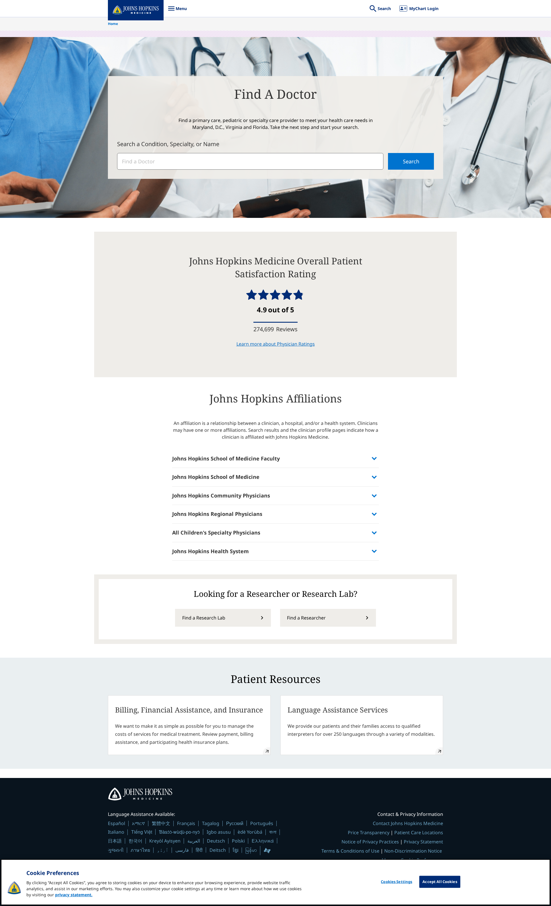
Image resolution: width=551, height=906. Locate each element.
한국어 (135, 841)
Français (186, 823)
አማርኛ (138, 823)
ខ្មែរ (235, 850)
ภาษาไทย (140, 850)
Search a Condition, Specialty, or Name (168, 144)
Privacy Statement (423, 842)
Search (411, 161)
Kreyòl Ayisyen (165, 841)
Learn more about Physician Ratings (275, 344)
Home (113, 23)
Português (261, 823)
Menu (177, 11)
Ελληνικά (263, 840)
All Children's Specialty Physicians (216, 532)
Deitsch (217, 850)
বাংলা (272, 832)
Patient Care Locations (418, 832)
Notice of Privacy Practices (370, 842)
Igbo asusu (219, 832)
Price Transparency (368, 832)
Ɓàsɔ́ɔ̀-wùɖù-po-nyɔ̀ (179, 831)
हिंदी (199, 850)
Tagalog (210, 823)
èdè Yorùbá (250, 832)
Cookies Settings (396, 881)
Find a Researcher (306, 618)
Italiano (116, 832)
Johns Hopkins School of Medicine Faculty (226, 458)
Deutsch (216, 841)
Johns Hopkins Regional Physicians (217, 513)
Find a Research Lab (203, 618)
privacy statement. (73, 894)
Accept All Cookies (439, 881)
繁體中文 (161, 823)
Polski (238, 841)
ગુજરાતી (116, 850)
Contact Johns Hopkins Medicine (408, 823)
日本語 (115, 841)
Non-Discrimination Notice (413, 851)
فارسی (182, 850)
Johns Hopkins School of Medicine (215, 476)
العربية (193, 841)
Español (116, 823)
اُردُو (162, 850)
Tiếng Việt (141, 831)
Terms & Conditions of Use (350, 851)
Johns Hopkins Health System (210, 551)
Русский (234, 823)
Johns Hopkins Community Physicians (221, 495)
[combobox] (250, 161)
